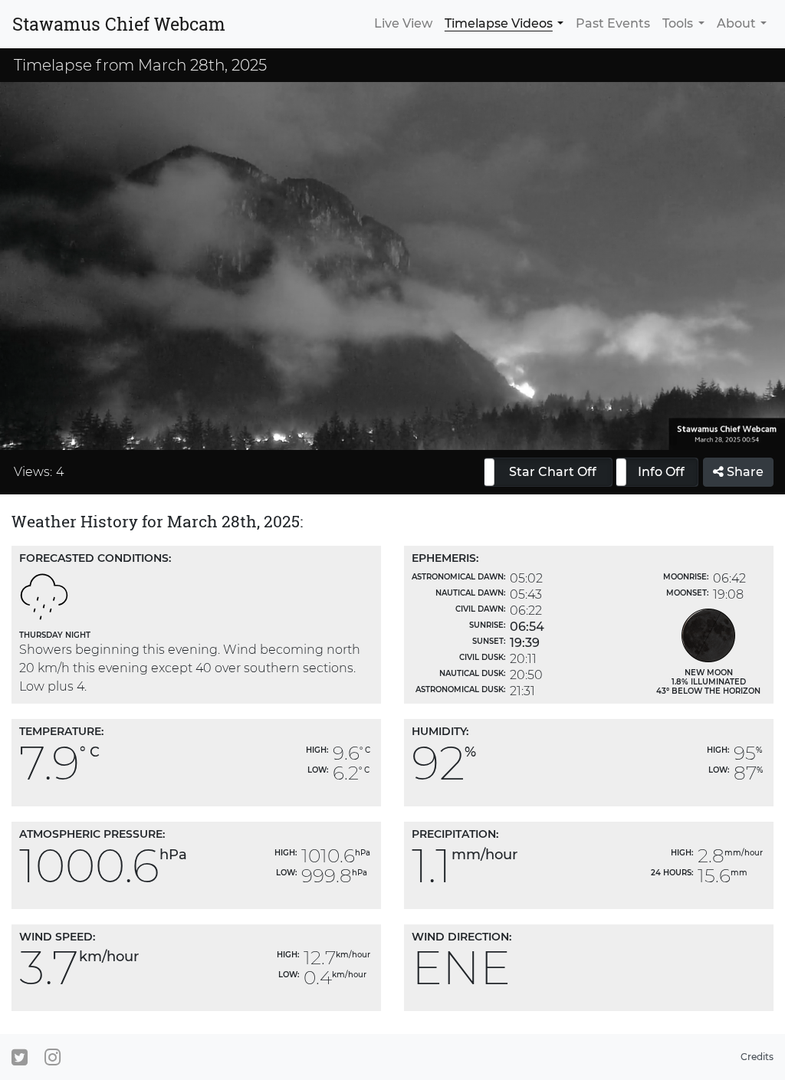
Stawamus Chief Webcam (118, 23)
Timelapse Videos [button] (499, 23)
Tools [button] (677, 23)
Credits (757, 1056)
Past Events (613, 23)
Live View (403, 23)
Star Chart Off (552, 471)
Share (744, 471)
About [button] (736, 23)
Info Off (661, 471)
